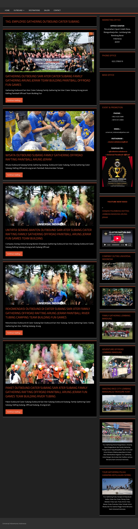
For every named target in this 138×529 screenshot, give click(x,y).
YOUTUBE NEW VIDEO (117, 201)
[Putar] (105, 245)
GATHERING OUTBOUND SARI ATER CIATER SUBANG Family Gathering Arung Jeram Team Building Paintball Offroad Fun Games (47, 80)
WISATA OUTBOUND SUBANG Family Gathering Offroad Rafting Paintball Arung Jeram (44, 157)
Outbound (18, 10)
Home (7, 10)
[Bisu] (126, 245)
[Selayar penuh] (130, 245)
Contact (57, 10)
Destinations (34, 10)
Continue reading (13, 100)
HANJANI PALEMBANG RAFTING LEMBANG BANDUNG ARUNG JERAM (115, 214)
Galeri (47, 10)
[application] (117, 238)
